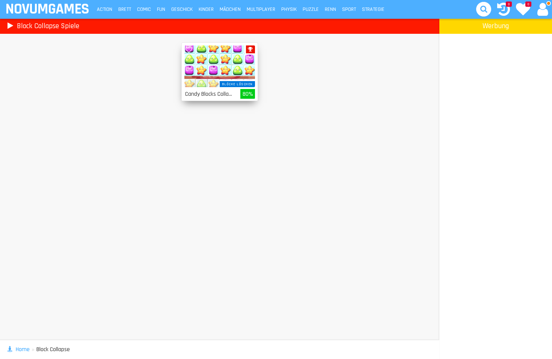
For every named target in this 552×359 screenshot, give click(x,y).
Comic (144, 9)
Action (104, 9)
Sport (349, 9)
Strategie (373, 9)
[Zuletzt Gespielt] (503, 10)
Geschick (182, 9)
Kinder (206, 9)
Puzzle (311, 9)
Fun (161, 9)
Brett (124, 9)
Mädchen (230, 9)
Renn (330, 9)
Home (23, 349)
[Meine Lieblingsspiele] (523, 10)
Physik (289, 9)
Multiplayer (261, 9)
